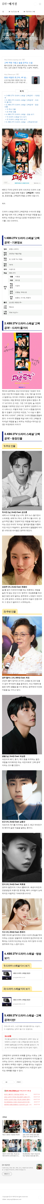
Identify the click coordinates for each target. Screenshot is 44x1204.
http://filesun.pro (9, 74)
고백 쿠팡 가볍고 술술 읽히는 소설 (18, 63)
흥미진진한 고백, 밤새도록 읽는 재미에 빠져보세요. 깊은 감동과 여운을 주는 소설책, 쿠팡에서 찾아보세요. (21, 66)
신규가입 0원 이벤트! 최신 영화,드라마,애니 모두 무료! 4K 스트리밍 (16, 81)
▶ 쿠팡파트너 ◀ (29, 12)
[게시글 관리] (11, 1082)
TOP (40, 1197)
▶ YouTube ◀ (14, 12)
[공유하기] (9, 1082)
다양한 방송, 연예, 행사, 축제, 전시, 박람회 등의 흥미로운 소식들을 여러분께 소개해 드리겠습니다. (17, 1169)
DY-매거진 (9, 4)
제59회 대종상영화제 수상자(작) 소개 (16, 1104)
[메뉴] (40, 3)
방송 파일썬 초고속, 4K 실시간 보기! (15, 77)
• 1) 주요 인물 (10, 109)
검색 (35, 4)
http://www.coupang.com (12, 60)
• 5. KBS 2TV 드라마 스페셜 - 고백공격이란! (21, 122)
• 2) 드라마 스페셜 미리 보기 (16, 119)
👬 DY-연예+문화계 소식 (11, 1091)
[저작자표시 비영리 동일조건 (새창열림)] (25, 1082)
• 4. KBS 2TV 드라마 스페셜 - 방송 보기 (19, 114)
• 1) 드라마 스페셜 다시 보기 (16, 117)
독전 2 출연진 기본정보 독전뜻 (14, 1094)
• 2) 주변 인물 (10, 112)
